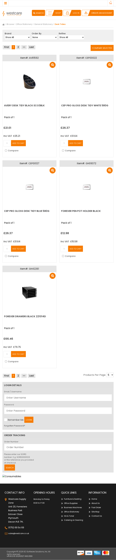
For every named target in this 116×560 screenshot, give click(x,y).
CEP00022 (91, 57)
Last (31, 47)
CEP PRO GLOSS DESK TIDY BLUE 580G (26, 211)
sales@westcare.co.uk (18, 533)
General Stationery (43, 24)
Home (94, 499)
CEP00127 (33, 163)
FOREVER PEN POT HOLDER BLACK (81, 211)
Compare (13, 150)
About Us (96, 503)
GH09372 (91, 163)
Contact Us (97, 516)
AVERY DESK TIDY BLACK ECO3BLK (24, 105)
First (6, 47)
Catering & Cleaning (73, 520)
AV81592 (34, 57)
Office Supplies (71, 503)
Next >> (24, 47)
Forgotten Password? (14, 425)
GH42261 (34, 268)
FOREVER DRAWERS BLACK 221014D (25, 316)
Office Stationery (24, 24)
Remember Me (16, 419)
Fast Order (96, 507)
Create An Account (101, 13)
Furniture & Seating (72, 499)
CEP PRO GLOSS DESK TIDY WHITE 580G (84, 105)
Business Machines (73, 507)
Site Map (95, 511)
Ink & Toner (69, 516)
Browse (10, 24)
